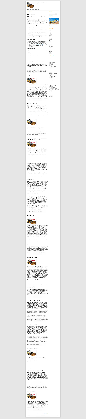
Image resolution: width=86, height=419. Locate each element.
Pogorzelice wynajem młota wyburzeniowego (39, 387)
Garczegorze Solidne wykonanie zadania (42, 336)
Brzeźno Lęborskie (40, 68)
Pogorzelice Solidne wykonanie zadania (43, 341)
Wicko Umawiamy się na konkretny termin (41, 320)
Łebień (41, 133)
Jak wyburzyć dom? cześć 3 (32, 75)
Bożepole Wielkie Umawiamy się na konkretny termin (32, 310)
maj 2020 (50, 40)
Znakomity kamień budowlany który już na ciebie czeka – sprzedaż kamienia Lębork (36, 138)
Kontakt (28, 9)
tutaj (43, 23)
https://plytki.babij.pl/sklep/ (39, 44)
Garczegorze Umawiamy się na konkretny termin (33, 312)
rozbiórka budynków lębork (34, 71)
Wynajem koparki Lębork (32, 257)
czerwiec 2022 (50, 32)
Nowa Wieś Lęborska (44, 386)
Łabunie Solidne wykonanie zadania (35, 338)
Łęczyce (38, 386)
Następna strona (44, 413)
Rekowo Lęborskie (45, 70)
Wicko (45, 71)
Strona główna (32, 9)
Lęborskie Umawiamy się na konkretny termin (38, 314)
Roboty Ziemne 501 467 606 (40, 2)
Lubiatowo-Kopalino (52, 76)
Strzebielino (43, 71)
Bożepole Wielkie (36, 68)
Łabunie (50, 68)
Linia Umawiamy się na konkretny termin (36, 315)
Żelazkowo (51, 96)
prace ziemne (28, 134)
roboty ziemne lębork (29, 71)
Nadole (50, 78)
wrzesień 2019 (50, 47)
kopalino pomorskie (52, 66)
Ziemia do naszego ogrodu (32, 103)
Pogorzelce (33, 70)
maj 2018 (50, 50)
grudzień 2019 (50, 44)
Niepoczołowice (52, 79)
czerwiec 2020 (50, 39)
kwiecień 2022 (50, 34)
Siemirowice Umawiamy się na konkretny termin (43, 319)
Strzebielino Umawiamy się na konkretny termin (32, 320)
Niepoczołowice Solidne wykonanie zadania (35, 340)
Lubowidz (41, 386)
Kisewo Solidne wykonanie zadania (38, 337)
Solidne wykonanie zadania (32, 324)
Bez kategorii (33, 68)
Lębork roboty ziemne (44, 133)
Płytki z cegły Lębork (31, 14)
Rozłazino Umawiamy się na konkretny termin (33, 319)
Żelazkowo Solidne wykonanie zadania (35, 344)
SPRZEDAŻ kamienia (35, 211)
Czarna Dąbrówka (45, 68)
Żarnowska (51, 95)
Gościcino (51, 64)
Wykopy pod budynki (31, 391)
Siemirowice (40, 71)
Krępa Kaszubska (52, 67)
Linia (50, 75)
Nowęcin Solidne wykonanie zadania (35, 341)
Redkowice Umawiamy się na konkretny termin (35, 318)
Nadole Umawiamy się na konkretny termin (35, 316)
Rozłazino (38, 71)
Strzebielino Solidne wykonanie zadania (31, 343)
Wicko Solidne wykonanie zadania (38, 343)
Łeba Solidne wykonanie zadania (42, 338)
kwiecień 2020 (50, 41)
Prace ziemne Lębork (31, 215)
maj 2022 (50, 33)
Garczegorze (38, 133)
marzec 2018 (50, 51)
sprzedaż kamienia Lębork (40, 211)
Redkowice (42, 70)
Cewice (42, 68)
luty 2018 (50, 52)
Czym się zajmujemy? (37, 9)
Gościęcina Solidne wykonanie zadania (31, 337)
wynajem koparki (37, 409)
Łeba (39, 133)
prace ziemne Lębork (38, 70)
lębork (50, 72)
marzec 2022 (50, 35)
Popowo (35, 70)
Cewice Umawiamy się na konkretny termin (32, 311)
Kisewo (50, 65)
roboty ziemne (31, 134)
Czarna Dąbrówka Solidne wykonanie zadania (33, 336)
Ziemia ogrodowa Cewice (35, 134)
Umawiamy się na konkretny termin (34, 300)
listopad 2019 (50, 45)
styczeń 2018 (50, 53)
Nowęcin (31, 70)
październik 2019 (51, 46)
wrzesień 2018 (50, 49)
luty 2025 (50, 30)
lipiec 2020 (50, 38)
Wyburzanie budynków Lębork (33, 348)
